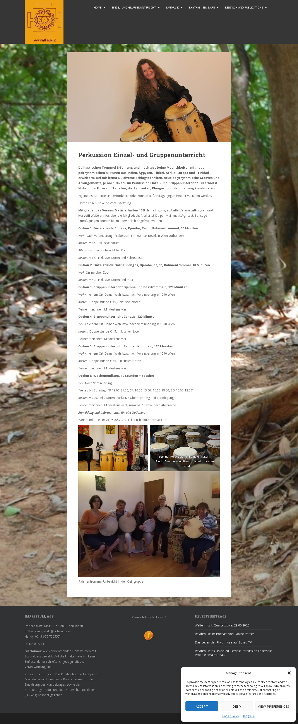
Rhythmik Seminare (202, 7)
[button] (289, 673)
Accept (202, 706)
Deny (237, 706)
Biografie (249, 716)
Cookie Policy (230, 716)
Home (97, 7)
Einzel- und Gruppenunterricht (134, 7)
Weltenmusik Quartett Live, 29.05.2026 (222, 625)
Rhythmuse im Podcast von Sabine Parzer (224, 634)
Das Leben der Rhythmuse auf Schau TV (223, 642)
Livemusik (172, 7)
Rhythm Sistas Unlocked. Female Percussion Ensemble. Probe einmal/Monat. (233, 653)
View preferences (273, 706)
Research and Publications (244, 7)
